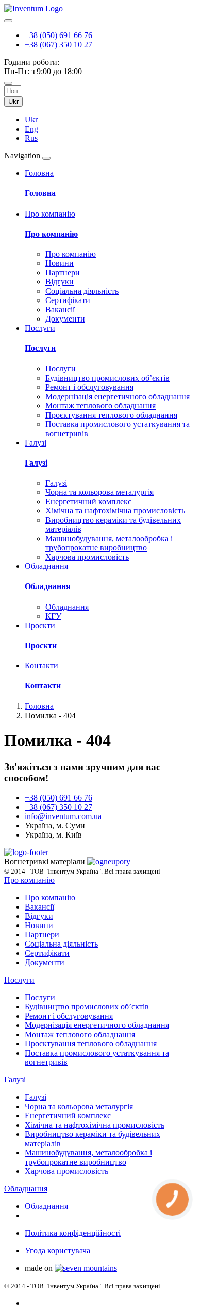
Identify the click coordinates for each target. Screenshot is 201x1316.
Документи (65, 318)
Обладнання (48, 586)
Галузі (36, 462)
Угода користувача (57, 1250)
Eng (31, 129)
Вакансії (60, 309)
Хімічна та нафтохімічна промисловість (115, 510)
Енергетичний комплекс (88, 501)
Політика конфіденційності (73, 1233)
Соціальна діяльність (82, 291)
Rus (31, 138)
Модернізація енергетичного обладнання (117, 396)
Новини (59, 263)
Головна (40, 193)
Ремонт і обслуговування (89, 387)
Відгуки (59, 281)
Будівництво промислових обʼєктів (107, 378)
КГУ (53, 616)
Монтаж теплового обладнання (100, 405)
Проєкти (41, 645)
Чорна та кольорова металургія (99, 492)
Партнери (62, 272)
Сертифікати (67, 300)
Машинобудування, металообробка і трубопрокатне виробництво (109, 543)
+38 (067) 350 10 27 (58, 44)
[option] (111, 120)
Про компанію (51, 233)
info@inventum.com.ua (63, 816)
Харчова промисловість (87, 557)
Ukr (13, 101)
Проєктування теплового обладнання (111, 415)
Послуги (40, 348)
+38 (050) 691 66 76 (58, 35)
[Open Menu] (46, 158)
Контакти (43, 685)
